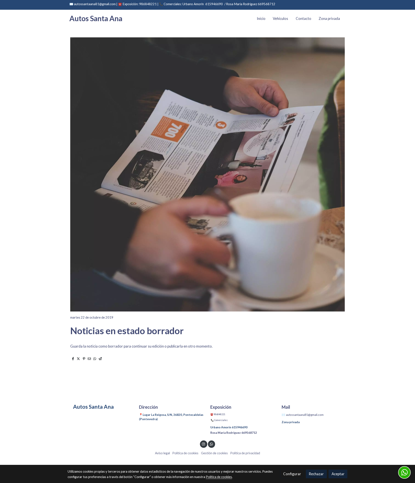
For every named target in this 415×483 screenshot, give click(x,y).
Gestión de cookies (214, 453)
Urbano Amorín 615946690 (228, 427)
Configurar (292, 474)
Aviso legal (162, 453)
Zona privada (291, 422)
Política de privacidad (245, 453)
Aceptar (338, 474)
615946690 (214, 4)
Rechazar (316, 474)
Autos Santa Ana (95, 18)
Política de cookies (185, 453)
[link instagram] (203, 444)
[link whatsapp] (211, 444)
